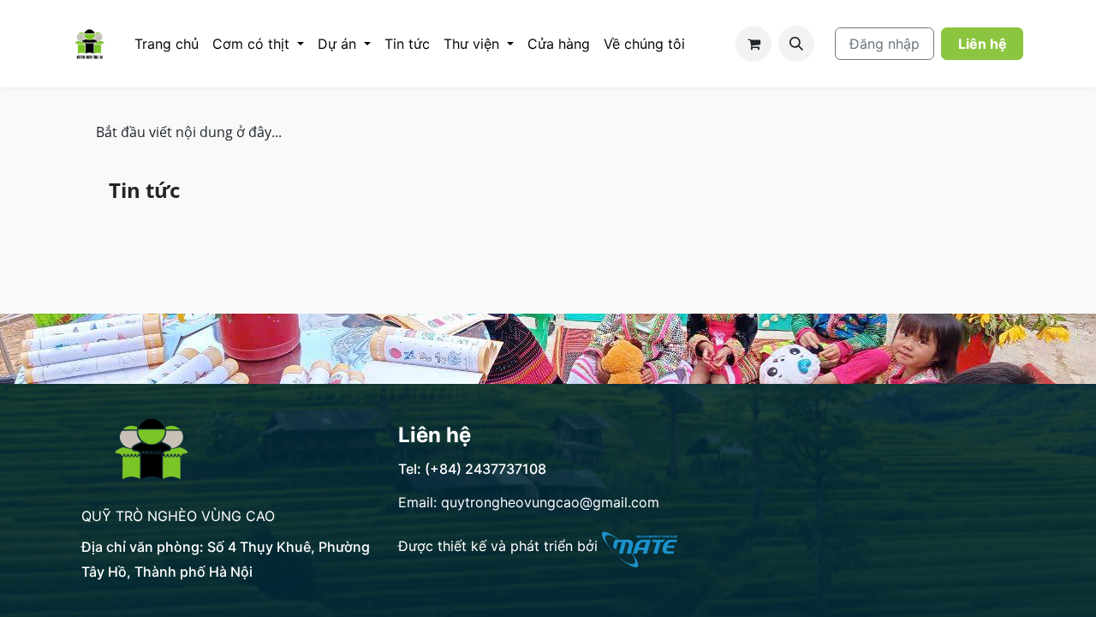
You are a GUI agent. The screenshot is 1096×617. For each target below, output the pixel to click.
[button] (796, 44)
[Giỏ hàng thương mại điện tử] (753, 44)
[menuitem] (167, 44)
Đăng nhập (884, 43)
